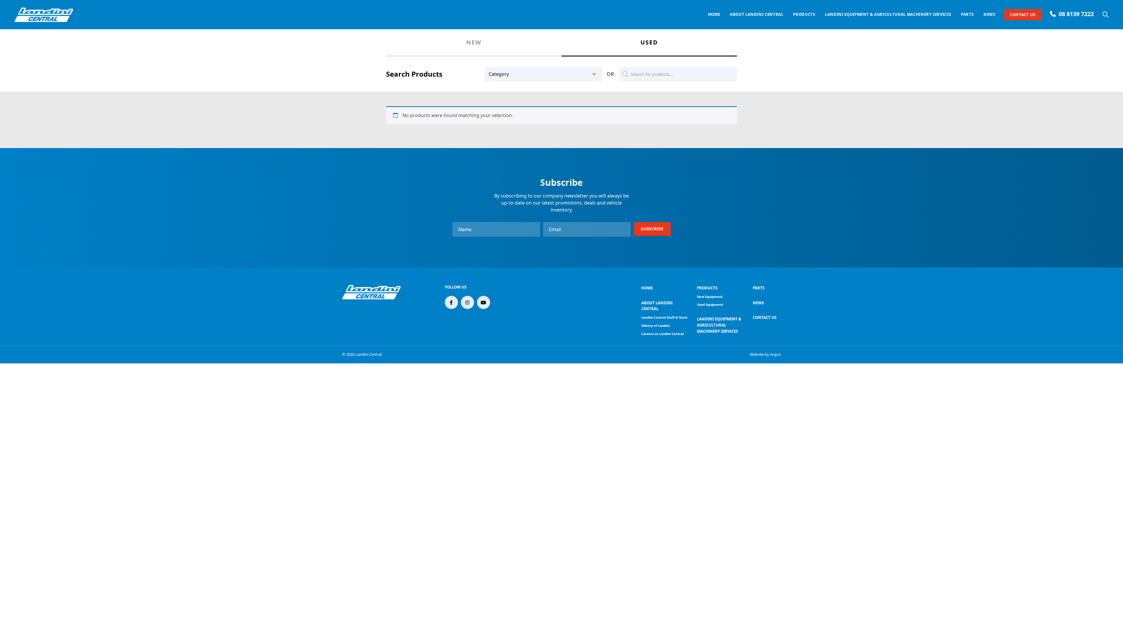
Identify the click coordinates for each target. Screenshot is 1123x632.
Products (804, 14)
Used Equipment (710, 304)
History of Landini (655, 325)
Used (649, 43)
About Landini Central (756, 14)
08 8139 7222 (1076, 14)
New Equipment (710, 296)
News (989, 14)
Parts (967, 14)
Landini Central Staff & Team (664, 317)
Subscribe (652, 228)
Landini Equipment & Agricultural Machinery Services (888, 14)
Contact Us (1023, 14)
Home (714, 14)
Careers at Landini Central (662, 334)
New (473, 43)
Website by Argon (765, 354)
